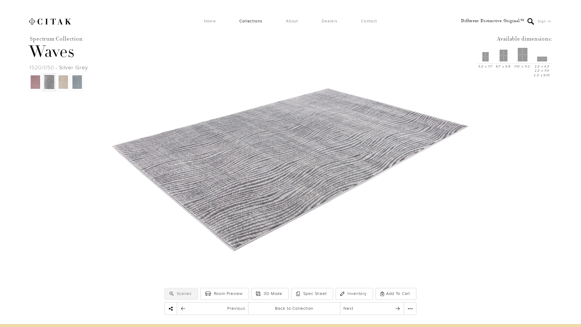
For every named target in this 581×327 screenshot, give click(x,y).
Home (210, 21)
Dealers (329, 21)
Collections (251, 21)
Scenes (184, 293)
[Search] (530, 21)
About (292, 21)
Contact (369, 21)
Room (228, 293)
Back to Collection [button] (294, 308)
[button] (171, 294)
